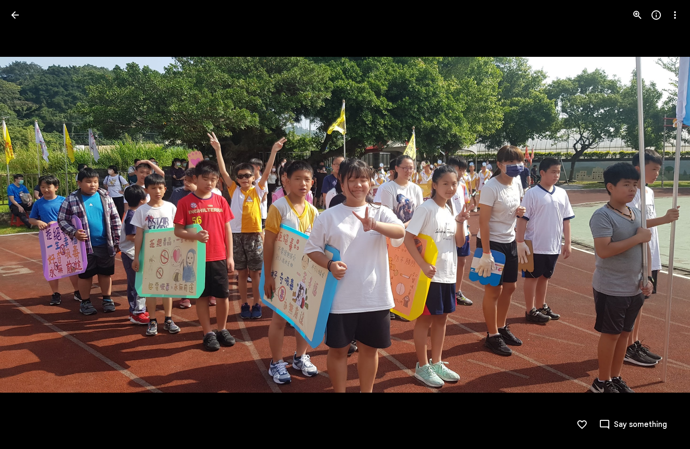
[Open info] (656, 15)
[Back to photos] (15, 15)
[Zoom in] (637, 15)
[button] (26, 224)
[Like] (582, 424)
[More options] (675, 15)
